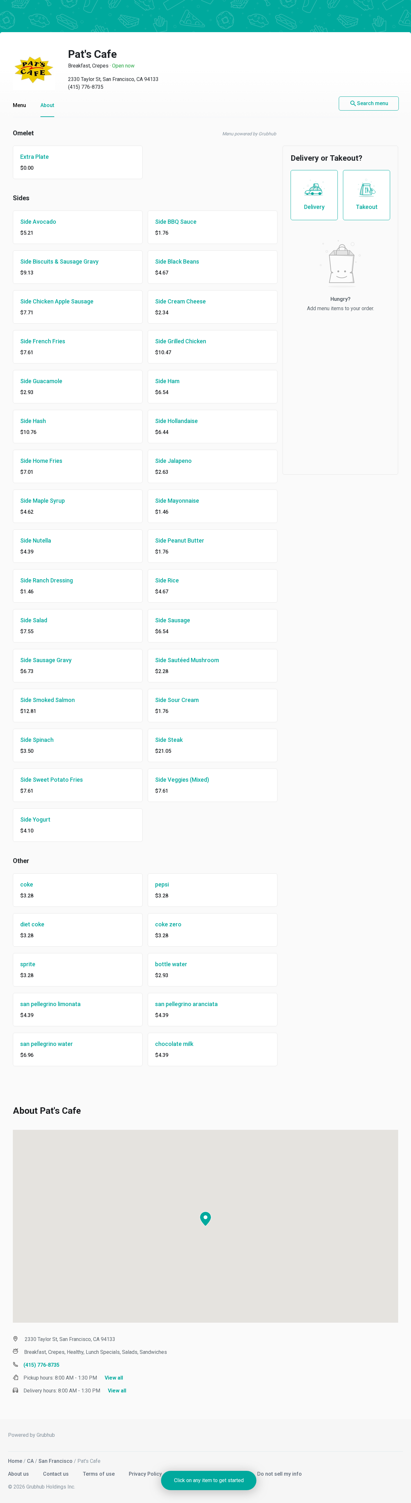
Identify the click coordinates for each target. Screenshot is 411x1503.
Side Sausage (172, 620)
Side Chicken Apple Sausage (56, 301)
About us (19, 1474)
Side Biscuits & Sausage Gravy (59, 261)
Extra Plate (34, 156)
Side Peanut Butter (179, 540)
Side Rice (167, 580)
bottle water (171, 964)
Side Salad (33, 620)
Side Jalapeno (173, 460)
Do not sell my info (279, 1474)
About (47, 105)
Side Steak (169, 739)
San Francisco (56, 1461)
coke (26, 884)
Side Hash (33, 421)
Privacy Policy (146, 1474)
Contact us (56, 1474)
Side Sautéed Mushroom (187, 660)
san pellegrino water (46, 1043)
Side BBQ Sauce (176, 221)
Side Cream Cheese (180, 301)
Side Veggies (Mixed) (182, 779)
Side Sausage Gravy (46, 660)
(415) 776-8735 (85, 87)
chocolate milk (174, 1043)
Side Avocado (38, 221)
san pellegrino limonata (50, 1004)
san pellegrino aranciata (186, 1004)
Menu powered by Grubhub (249, 133)
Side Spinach (37, 739)
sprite (27, 964)
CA (30, 1461)
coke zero (168, 924)
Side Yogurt (35, 819)
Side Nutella (35, 540)
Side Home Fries (41, 460)
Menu (19, 105)
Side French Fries (42, 341)
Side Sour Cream (177, 700)
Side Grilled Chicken (180, 341)
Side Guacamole (41, 381)
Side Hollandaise (176, 421)
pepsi (162, 884)
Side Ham (167, 381)
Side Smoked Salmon (47, 700)
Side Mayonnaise (177, 500)
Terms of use (99, 1474)
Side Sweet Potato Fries (51, 779)
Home (15, 1461)
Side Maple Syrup (42, 500)
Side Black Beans (177, 261)
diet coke (32, 924)
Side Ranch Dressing (46, 580)
